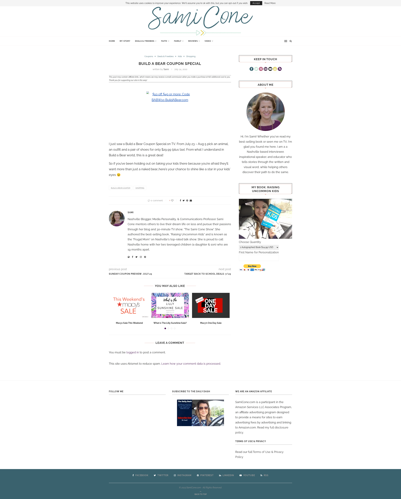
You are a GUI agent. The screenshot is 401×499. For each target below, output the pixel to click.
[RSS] (280, 69)
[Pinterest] (261, 69)
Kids (180, 56)
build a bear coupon (120, 188)
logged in (132, 352)
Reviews (193, 41)
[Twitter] (256, 69)
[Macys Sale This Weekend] (129, 305)
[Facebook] (251, 69)
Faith (164, 41)
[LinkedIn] (266, 69)
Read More (270, 3)
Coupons (148, 56)
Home (112, 41)
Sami (166, 69)
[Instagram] (275, 69)
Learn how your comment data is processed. (191, 363)
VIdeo (208, 41)
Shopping (190, 56)
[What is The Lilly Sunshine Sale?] (170, 305)
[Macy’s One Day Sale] (211, 305)
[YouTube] (270, 69)
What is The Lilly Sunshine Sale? (170, 323)
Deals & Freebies (144, 41)
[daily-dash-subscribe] (200, 413)
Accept (256, 3)
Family (177, 41)
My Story (125, 41)
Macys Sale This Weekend (129, 323)
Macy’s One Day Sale (210, 323)
